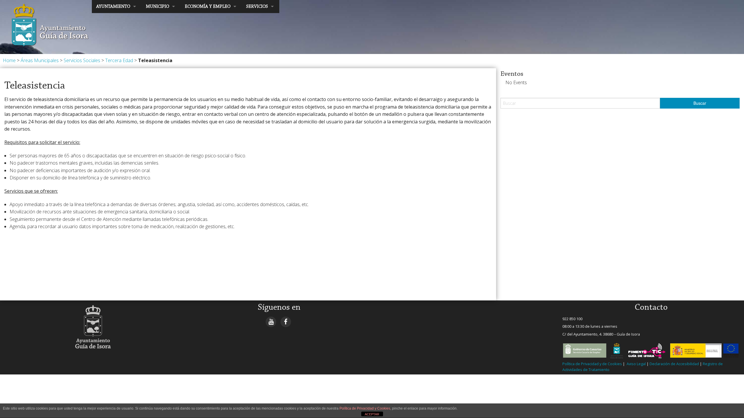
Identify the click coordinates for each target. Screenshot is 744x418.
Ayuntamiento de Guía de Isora (37, 6)
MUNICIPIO (157, 6)
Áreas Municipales (40, 60)
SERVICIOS (257, 6)
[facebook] (286, 321)
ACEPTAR (372, 414)
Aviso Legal (636, 363)
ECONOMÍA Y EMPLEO (207, 6)
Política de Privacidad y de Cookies (592, 363)
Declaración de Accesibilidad (674, 363)
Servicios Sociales (82, 60)
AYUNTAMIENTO (113, 6)
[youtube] (271, 321)
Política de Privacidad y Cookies (364, 408)
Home (9, 60)
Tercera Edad (119, 60)
